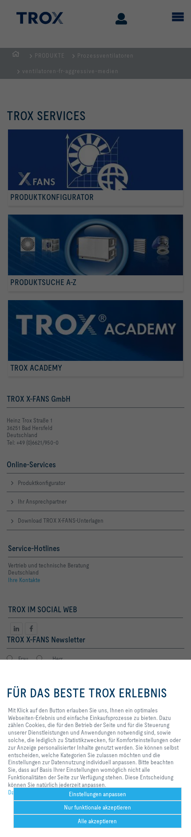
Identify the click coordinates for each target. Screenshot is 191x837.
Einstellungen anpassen (97, 794)
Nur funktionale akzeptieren (97, 807)
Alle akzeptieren (97, 821)
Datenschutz (23, 792)
